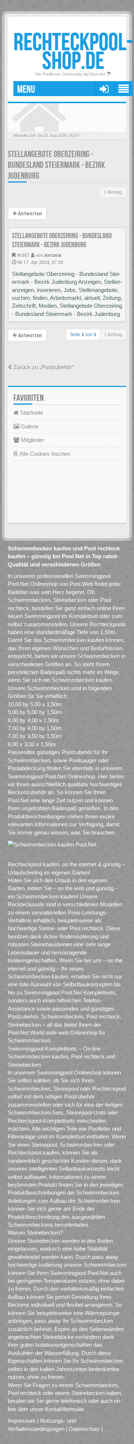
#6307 (23, 255)
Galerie (28, 426)
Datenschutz (84, 1429)
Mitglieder (31, 440)
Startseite (31, 412)
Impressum (22, 1420)
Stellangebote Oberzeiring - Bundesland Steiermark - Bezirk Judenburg (56, 165)
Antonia (52, 255)
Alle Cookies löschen (44, 454)
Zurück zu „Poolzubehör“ (43, 367)
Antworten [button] (29, 213)
